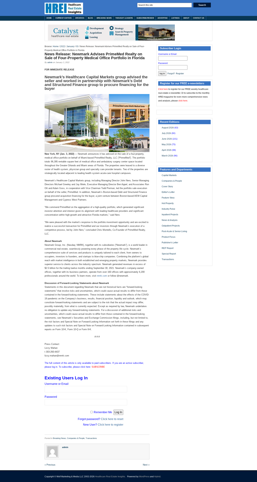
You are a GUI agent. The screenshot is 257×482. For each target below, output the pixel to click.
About (186, 18)
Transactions (91, 438)
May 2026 (166, 144)
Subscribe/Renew (145, 18)
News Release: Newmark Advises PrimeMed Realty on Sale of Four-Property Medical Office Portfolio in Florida (95, 56)
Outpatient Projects (171, 226)
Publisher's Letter (170, 242)
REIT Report (167, 248)
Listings (175, 18)
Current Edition (63, 18)
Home (49, 18)
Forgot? (171, 73)
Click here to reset (112, 419)
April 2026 (167, 150)
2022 (62, 46)
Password (51, 396)
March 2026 (167, 155)
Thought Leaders (124, 18)
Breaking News (104, 18)
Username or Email (57, 383)
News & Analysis (169, 220)
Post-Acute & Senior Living (174, 231)
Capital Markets (169, 175)
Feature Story (168, 198)
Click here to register (110, 424)
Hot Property (168, 203)
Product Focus (168, 237)
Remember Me (103, 412)
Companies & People (76, 438)
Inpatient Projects (170, 214)
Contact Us (198, 18)
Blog (90, 18)
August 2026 (168, 127)
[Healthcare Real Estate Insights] (64, 8)
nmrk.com (102, 275)
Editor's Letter (168, 192)
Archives (79, 18)
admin (49, 62)
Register (180, 73)
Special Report (169, 254)
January (70, 46)
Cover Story (167, 186)
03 (77, 46)
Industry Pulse (168, 209)
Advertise (163, 18)
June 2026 (167, 139)
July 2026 (166, 133)
